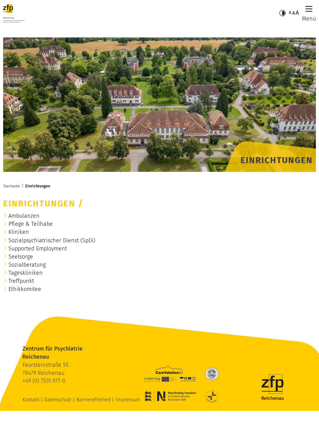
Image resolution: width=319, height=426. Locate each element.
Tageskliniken (25, 272)
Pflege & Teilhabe (30, 223)
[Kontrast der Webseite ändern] (282, 13)
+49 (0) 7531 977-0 (43, 380)
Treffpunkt (21, 281)
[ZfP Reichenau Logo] (14, 13)
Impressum (128, 400)
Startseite (11, 186)
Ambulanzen (24, 215)
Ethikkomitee (24, 289)
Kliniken (18, 232)
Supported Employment (37, 248)
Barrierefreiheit (94, 400)
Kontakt (31, 400)
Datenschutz (58, 400)
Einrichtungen (37, 186)
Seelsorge (20, 256)
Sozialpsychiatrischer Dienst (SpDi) (51, 240)
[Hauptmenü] (309, 9)
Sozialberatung (27, 264)
